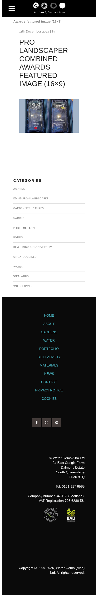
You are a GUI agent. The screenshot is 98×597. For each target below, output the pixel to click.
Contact (49, 382)
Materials (49, 365)
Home (49, 315)
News (49, 374)
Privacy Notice (49, 390)
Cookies (49, 398)
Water (18, 266)
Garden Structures (28, 208)
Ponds (18, 237)
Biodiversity (49, 357)
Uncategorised (25, 257)
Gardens (19, 218)
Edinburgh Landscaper (31, 198)
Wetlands (21, 276)
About (49, 324)
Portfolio (49, 349)
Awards (19, 189)
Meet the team (24, 227)
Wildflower (23, 286)
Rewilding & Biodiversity (32, 247)
